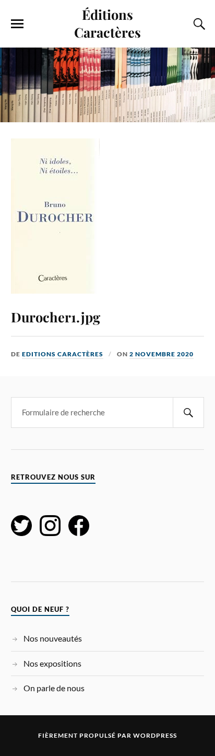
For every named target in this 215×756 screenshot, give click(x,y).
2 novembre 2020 (161, 354)
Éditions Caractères (107, 23)
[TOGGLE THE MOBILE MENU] (17, 24)
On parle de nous (54, 688)
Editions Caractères (62, 354)
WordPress (155, 735)
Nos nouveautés (52, 638)
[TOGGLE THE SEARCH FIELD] (198, 24)
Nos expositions (52, 663)
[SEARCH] (188, 412)
